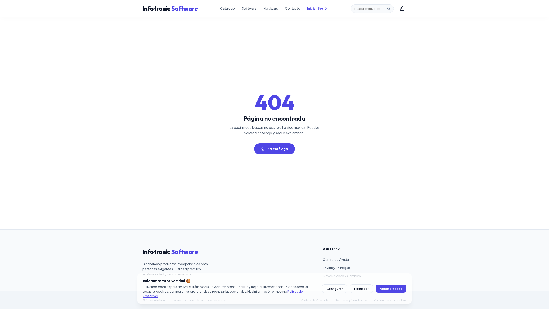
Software (249, 8)
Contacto (292, 8)
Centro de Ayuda (336, 259)
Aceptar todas (391, 289)
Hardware (270, 8)
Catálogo (227, 8)
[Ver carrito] (402, 8)
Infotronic (170, 8)
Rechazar (361, 289)
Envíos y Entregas (336, 267)
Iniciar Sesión (318, 8)
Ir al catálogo (277, 149)
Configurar (334, 289)
